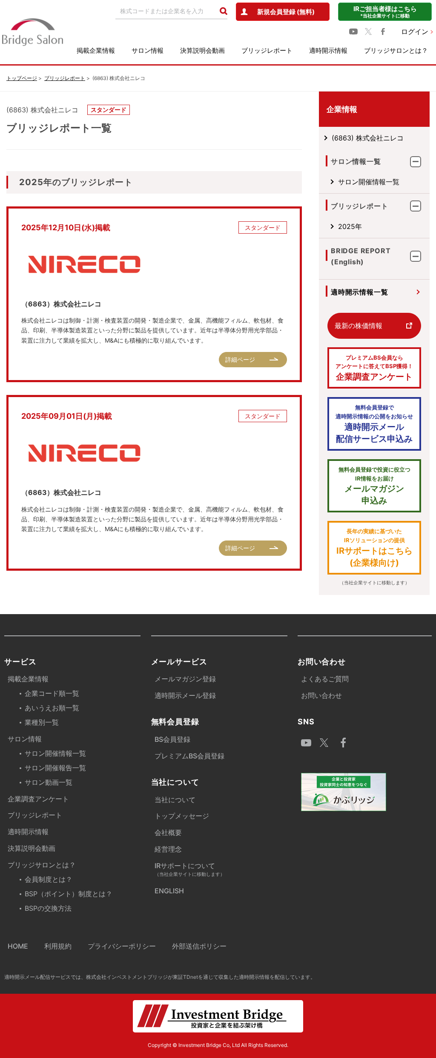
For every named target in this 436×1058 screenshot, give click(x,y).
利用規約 (58, 946)
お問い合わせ (321, 695)
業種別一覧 (42, 722)
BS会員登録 (172, 739)
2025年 (350, 226)
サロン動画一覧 (48, 782)
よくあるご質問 (325, 679)
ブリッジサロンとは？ (396, 50)
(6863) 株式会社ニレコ (368, 138)
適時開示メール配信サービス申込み (374, 424)
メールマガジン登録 (185, 679)
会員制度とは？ (48, 879)
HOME (18, 946)
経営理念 (168, 849)
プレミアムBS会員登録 (189, 756)
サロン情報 (148, 50)
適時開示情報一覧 (359, 292)
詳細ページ (240, 359)
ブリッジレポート (267, 50)
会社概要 (168, 832)
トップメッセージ (182, 816)
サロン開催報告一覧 (55, 767)
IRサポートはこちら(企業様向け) (374, 548)
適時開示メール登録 (185, 695)
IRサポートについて (190, 869)
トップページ (21, 78)
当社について (175, 799)
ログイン (414, 31)
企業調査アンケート (374, 368)
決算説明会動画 (202, 50)
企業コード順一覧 (52, 693)
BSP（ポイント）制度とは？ (68, 893)
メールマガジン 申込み (374, 486)
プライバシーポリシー (122, 946)
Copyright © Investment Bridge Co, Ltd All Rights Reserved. (218, 1045)
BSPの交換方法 (48, 908)
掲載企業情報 (96, 50)
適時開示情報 (328, 50)
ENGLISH (169, 890)
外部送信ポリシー (199, 946)
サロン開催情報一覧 (368, 181)
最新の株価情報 (358, 325)
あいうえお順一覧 (52, 707)
